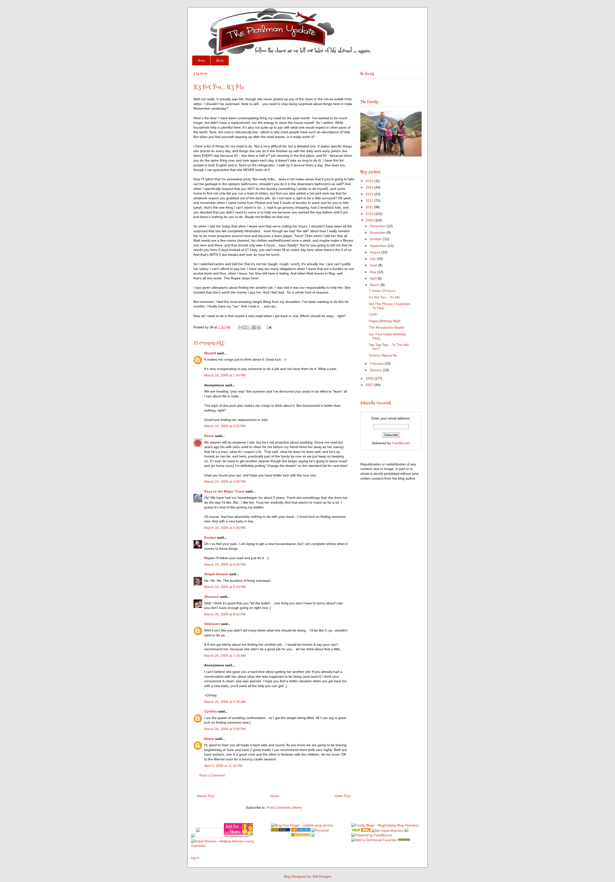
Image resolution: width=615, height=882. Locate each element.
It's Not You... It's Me (384, 297)
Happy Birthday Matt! (385, 321)
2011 (370, 207)
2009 (370, 220)
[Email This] (240, 327)
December (378, 226)
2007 (370, 385)
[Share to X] (249, 327)
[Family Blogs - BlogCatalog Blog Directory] (384, 825)
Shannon (211, 597)
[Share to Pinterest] (258, 327)
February (377, 363)
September (378, 246)
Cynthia (210, 711)
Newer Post (206, 796)
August (375, 252)
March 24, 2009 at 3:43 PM (225, 481)
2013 (370, 194)
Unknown (212, 624)
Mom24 (210, 353)
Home (201, 60)
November (378, 232)
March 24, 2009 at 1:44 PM (225, 375)
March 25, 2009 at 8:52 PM (225, 614)
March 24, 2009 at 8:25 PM (225, 564)
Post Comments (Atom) (284, 807)
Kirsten (210, 537)
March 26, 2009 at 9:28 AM (225, 702)
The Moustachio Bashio (387, 327)
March (375, 285)
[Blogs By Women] (406, 830)
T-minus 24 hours (382, 291)
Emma (209, 739)
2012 (370, 200)
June (374, 265)
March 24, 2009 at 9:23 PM (225, 587)
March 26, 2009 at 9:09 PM (225, 729)
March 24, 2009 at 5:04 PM (225, 528)
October (376, 239)
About (219, 60)
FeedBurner (401, 443)
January (376, 370)
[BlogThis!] (245, 327)
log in (195, 858)
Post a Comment (212, 775)
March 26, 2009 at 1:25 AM (225, 655)
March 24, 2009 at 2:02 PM (225, 426)
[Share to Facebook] (254, 327)
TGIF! (373, 314)
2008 (370, 378)
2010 (370, 214)
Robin (209, 436)
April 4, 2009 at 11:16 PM (223, 766)
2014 (370, 187)
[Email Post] (268, 327)
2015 (370, 181)
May (373, 272)
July (373, 259)
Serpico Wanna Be (383, 355)
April (373, 278)
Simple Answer (216, 574)
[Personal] (320, 830)
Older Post (343, 796)
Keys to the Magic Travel (224, 491)
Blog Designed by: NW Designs (307, 876)
